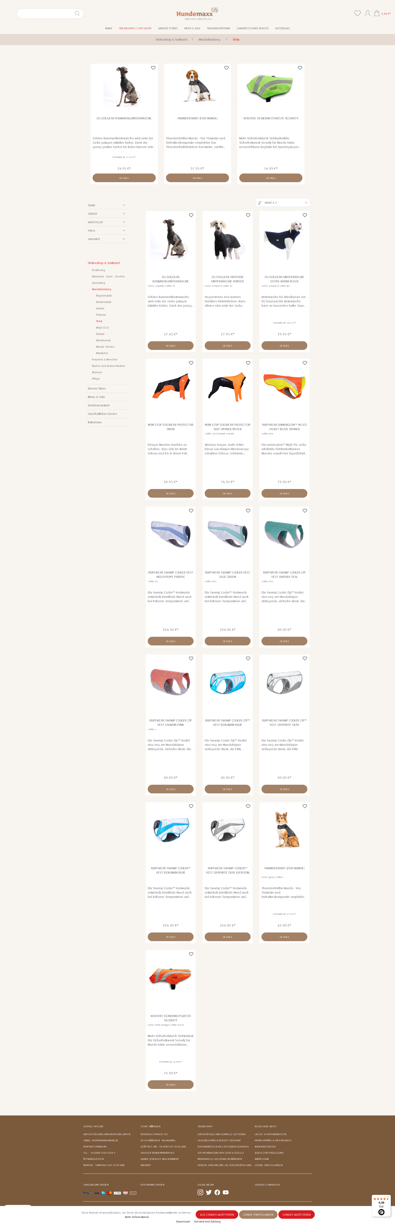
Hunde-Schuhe (105, 346)
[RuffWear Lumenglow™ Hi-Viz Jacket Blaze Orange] (284, 386)
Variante (94, 239)
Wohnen (97, 372)
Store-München (150, 1126)
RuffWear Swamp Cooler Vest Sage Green (227, 575)
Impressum (262, 1159)
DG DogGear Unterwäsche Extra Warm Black (284, 279)
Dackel (100, 334)
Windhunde (103, 340)
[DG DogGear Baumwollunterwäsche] (124, 86)
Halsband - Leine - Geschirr (108, 276)
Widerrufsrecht (265, 1146)
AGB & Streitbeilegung (269, 1152)
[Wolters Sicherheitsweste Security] (270, 86)
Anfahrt (146, 1165)
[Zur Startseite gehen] (198, 13)
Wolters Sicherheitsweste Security (271, 118)
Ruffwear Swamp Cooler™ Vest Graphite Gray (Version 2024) (227, 870)
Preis (91, 230)
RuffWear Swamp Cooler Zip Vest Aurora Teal (284, 575)
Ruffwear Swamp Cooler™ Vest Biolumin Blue (171, 870)
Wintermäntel (103, 302)
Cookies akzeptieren (296, 1214)
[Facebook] (217, 1192)
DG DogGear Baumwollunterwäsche (124, 118)
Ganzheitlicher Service (102, 414)
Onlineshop (205, 1126)
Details (124, 178)
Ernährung (98, 270)
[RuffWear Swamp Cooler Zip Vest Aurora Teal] (284, 534)
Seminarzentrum (99, 405)
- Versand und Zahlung (207, 1221)
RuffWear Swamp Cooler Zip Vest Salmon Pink (170, 723)
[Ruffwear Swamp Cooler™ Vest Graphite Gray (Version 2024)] (228, 830)
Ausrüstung (98, 283)
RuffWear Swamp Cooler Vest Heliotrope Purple (170, 575)
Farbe (91, 205)
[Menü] (388, 1197)
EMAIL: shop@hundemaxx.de (100, 1140)
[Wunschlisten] (357, 13)
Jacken (100, 308)
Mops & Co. (103, 327)
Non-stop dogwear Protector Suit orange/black (227, 427)
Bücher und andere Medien (108, 366)
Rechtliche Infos (265, 1126)
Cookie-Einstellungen (269, 1165)
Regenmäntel (104, 295)
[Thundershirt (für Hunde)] (197, 86)
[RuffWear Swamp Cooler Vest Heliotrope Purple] (171, 534)
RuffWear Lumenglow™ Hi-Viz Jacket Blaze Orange (284, 427)
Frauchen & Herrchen (105, 359)
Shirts (99, 321)
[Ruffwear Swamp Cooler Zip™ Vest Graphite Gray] (284, 682)
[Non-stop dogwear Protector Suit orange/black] (228, 386)
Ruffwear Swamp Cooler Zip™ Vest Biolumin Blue (227, 723)
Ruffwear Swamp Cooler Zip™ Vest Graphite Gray (284, 723)
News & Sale (96, 397)
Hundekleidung (101, 289)
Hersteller (95, 222)
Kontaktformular (95, 1146)
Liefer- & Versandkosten (270, 1134)
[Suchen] (79, 13)
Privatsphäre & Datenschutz (273, 1140)
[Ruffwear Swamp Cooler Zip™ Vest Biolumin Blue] (228, 682)
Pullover (101, 315)
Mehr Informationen (137, 1217)
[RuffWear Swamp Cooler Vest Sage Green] (228, 534)
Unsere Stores (97, 388)
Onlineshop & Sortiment (103, 263)
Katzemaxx (95, 422)
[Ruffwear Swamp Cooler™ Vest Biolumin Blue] (171, 830)
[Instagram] (200, 1192)
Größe (92, 214)
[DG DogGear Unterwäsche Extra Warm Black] (284, 239)
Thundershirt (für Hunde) (197, 118)
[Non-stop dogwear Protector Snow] (171, 386)
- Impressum (182, 1221)
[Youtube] (226, 1192)
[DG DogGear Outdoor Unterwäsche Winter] (228, 239)
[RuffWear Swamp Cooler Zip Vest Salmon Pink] (171, 682)
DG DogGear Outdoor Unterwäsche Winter (227, 279)
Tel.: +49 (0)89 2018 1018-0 (99, 1152)
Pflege (96, 378)
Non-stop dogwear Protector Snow (170, 427)
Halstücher (102, 353)
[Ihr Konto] (368, 12)
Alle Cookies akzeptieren (217, 1214)
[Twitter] (209, 1192)
